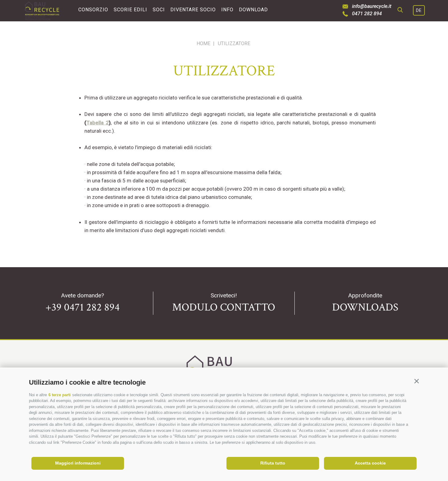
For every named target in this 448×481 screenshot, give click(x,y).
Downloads (365, 307)
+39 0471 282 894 (82, 307)
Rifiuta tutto (272, 463)
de (419, 10)
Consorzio (93, 10)
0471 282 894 (367, 13)
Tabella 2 (97, 123)
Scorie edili (130, 10)
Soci (159, 10)
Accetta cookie (370, 463)
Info (227, 10)
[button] (416, 381)
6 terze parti (59, 395)
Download (253, 10)
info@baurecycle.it (371, 6)
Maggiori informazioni (78, 463)
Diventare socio (193, 10)
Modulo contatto (223, 307)
